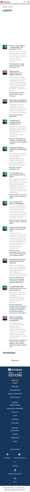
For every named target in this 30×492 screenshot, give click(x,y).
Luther (16, 196)
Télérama (15, 466)
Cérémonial (14, 115)
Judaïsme (21, 342)
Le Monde (7, 458)
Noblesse (12, 343)
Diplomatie (14, 93)
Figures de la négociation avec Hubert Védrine (15, 73)
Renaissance (13, 313)
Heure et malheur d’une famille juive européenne (16, 318)
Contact (15, 441)
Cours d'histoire (15, 397)
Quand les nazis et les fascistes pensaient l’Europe (17, 261)
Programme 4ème (14, 142)
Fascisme (17, 279)
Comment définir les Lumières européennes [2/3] (18, 149)
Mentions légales (15, 405)
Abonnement (15, 438)
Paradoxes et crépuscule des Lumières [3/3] (15, 122)
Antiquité (15, 383)
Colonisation (14, 64)
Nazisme (12, 282)
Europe (11, 65)
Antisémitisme (15, 340)
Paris (17, 343)
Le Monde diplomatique (15, 474)
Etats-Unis (21, 93)
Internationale (13, 281)
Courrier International (19, 458)
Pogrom (22, 343)
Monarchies (12, 116)
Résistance (12, 345)
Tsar (10, 346)
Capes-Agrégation (16, 305)
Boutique (15, 434)
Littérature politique (15, 308)
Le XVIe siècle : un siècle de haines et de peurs (17, 175)
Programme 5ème (17, 255)
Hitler (22, 279)
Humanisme (23, 306)
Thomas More (22, 313)
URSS (17, 282)
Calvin (13, 194)
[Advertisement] (15, 28)
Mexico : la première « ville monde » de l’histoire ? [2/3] (17, 47)
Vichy (21, 282)
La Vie (15, 482)
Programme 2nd (14, 67)
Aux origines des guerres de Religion (16, 203)
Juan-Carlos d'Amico (17, 253)
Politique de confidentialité (15, 408)
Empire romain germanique (14, 251)
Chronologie (15, 423)
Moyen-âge (15, 386)
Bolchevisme (20, 277)
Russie (19, 345)
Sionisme (24, 345)
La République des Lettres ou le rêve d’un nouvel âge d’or (17, 288)
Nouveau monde (19, 65)
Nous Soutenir (15, 430)
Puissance (12, 96)
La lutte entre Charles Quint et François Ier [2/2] (17, 229)
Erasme (11, 306)
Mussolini (21, 281)
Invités (15, 415)
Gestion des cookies (8, 487)
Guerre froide (18, 94)
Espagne (21, 64)
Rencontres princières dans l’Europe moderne (18, 101)
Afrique (13, 277)
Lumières (19, 167)
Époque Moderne (15, 390)
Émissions (15, 412)
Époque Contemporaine (15, 393)
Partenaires (15, 419)
